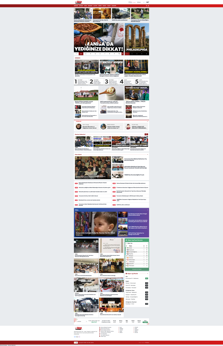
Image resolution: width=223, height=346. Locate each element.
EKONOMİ (90, 5)
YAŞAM (109, 5)
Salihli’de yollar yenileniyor (123, 204)
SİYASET (81, 5)
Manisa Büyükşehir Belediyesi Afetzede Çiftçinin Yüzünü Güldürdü (83, 149)
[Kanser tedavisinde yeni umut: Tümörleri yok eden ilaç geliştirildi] (86, 285)
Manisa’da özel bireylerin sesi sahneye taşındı (110, 314)
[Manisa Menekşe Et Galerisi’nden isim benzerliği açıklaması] (102, 141)
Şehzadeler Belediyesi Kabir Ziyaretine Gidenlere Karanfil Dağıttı (109, 295)
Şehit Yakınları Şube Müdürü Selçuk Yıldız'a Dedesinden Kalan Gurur (110, 256)
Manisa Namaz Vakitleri (105, 329)
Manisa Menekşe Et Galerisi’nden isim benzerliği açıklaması (102, 149)
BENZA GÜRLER (110, 124)
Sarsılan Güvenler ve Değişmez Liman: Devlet (89, 127)
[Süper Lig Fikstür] (147, 273)
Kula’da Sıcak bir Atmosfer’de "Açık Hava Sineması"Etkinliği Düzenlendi (84, 256)
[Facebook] (75, 337)
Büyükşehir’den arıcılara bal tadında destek (89, 200)
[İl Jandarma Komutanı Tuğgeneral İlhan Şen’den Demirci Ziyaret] (139, 141)
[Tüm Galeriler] (147, 154)
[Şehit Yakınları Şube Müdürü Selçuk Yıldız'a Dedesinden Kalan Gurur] (111, 245)
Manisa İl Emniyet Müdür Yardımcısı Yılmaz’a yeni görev (113, 82)
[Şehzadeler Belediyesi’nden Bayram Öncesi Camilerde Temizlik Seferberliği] (117, 167)
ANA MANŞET (96, 147)
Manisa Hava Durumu (105, 328)
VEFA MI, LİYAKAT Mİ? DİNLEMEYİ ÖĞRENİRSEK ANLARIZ (139, 127)
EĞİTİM (100, 5)
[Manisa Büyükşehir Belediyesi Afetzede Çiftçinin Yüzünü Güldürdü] (84, 141)
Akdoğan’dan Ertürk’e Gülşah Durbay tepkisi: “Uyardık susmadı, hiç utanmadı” (98, 82)
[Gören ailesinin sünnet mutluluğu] (111, 266)
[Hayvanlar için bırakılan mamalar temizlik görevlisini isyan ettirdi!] (122, 220)
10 (119, 53)
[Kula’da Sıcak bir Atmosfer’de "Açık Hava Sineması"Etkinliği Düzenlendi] (86, 245)
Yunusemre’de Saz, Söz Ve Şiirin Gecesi (88, 195)
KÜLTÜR (136, 332)
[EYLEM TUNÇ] (128, 126)
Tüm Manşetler (104, 333)
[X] (77, 337)
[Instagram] (79, 337)
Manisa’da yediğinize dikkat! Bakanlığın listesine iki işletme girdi (121, 149)
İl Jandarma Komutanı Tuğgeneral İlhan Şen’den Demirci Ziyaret (138, 149)
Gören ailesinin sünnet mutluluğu (107, 275)
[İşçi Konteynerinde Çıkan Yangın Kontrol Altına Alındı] (122, 214)
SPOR (85, 5)
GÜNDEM (76, 5)
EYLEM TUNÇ (135, 124)
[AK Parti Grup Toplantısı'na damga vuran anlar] (122, 233)
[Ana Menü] (148, 6)
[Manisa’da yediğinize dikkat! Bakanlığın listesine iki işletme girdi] (121, 141)
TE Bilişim (147, 342)
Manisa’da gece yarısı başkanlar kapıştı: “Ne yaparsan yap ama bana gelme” (82, 82)
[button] (145, 134)
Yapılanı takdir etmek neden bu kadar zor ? (113, 127)
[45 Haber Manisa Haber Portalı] (78, 2)
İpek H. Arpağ (86, 124)
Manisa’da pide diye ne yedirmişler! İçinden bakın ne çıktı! (143, 82)
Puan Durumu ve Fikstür (106, 332)
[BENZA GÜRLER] (103, 126)
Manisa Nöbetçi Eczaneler (106, 327)
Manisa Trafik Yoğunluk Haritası (107, 331)
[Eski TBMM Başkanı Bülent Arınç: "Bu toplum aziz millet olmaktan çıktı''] (122, 227)
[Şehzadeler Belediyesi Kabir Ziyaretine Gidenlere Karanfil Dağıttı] (111, 285)
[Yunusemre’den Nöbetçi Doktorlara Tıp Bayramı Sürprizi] (117, 159)
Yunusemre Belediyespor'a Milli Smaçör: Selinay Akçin (129, 195)
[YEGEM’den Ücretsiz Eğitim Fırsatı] (117, 174)
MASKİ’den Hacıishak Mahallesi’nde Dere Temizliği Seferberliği (84, 315)
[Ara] (147, 6)
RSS (76, 342)
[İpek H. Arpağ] (79, 126)
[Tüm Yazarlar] (147, 121)
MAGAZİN (114, 5)
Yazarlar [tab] (78, 121)
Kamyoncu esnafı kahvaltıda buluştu (83, 275)
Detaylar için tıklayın (136, 269)
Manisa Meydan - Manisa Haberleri (8, 345)
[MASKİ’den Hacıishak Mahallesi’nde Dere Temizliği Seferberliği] (86, 305)
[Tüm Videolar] (147, 210)
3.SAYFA (95, 5)
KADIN (121, 331)
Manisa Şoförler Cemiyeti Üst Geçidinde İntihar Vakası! (128, 82)
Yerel (76, 147)
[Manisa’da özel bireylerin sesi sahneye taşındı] (111, 305)
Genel (121, 327)
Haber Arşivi (103, 336)
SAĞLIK (104, 5)
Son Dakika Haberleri (105, 335)
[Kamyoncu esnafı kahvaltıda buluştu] (86, 266)
